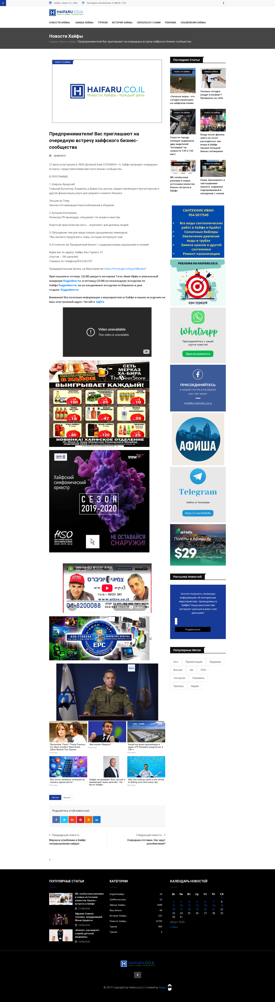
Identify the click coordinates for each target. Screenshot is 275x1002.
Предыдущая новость (65, 835)
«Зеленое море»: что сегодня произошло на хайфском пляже (182, 100)
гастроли (179, 678)
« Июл (174, 927)
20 (205, 909)
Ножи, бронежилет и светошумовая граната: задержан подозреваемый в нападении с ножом (212, 187)
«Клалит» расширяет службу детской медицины (87, 933)
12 (197, 905)
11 (189, 905)
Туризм (103, 22)
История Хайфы (122, 22)
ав (191, 670)
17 (181, 909)
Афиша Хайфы (84, 22)
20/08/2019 (59, 155)
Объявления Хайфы (193, 22)
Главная (53, 41)
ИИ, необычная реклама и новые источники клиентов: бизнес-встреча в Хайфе (182, 184)
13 (205, 905)
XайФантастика (136, 899)
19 (197, 909)
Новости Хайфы (59, 22)
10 (181, 905)
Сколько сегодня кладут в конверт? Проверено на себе (211, 94)
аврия (195, 686)
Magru (163, 987)
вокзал (177, 670)
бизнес (67, 797)
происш (178, 686)
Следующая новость (149, 835)
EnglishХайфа (136, 894)
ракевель (198, 678)
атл (175, 661)
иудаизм (215, 661)
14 (213, 905)
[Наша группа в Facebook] (223, 3)
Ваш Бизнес (136, 910)
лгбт (203, 670)
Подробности (72, 281)
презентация (193, 661)
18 (189, 909)
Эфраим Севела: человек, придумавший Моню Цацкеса (88, 917)
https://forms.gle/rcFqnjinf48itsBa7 (125, 268)
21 (213, 909)
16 (173, 909)
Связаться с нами (149, 22)
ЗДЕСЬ (100, 302)
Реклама (170, 22)
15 (221, 905)
